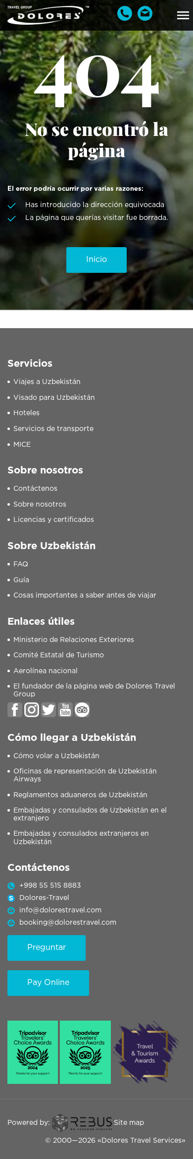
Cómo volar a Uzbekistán (56, 756)
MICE (22, 445)
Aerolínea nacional (45, 671)
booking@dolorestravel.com (67, 923)
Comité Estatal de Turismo (58, 655)
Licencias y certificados (53, 520)
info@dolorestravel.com (60, 910)
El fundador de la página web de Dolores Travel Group (94, 691)
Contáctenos (35, 489)
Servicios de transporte (53, 429)
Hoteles (26, 413)
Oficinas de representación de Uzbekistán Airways (85, 776)
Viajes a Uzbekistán (47, 382)
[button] (183, 15)
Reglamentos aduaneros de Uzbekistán (80, 795)
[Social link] (14, 710)
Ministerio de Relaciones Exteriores (73, 640)
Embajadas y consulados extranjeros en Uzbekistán (81, 838)
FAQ (20, 564)
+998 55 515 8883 (50, 886)
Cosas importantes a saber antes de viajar (84, 596)
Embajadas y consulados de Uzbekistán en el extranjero (90, 815)
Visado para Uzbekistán (54, 398)
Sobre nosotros (39, 505)
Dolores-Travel (44, 898)
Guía (21, 580)
